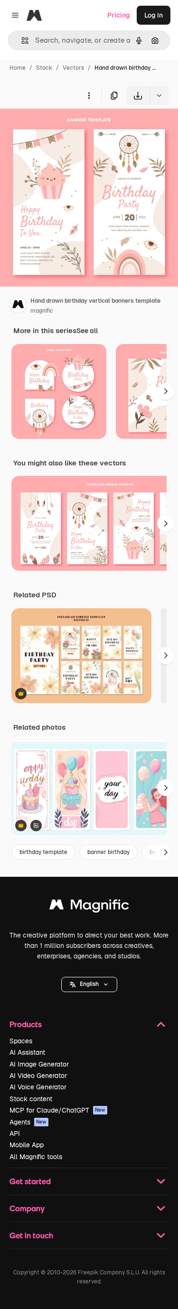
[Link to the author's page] (18, 306)
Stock (44, 68)
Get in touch (31, 1235)
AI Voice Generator (37, 1087)
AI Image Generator (39, 1064)
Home (17, 68)
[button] (89, 984)
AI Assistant (27, 1052)
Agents (28, 1122)
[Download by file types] (159, 95)
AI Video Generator (38, 1075)
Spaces (20, 1041)
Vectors (73, 68)
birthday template (43, 852)
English (89, 984)
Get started (30, 1181)
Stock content (30, 1099)
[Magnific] (89, 907)
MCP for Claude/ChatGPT (57, 1110)
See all (87, 330)
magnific (41, 311)
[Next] (165, 391)
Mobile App (26, 1145)
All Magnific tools (35, 1156)
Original (60, 126)
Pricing (118, 15)
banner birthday (108, 852)
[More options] (88, 95)
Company (27, 1208)
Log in (153, 15)
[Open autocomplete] (21, 40)
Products (25, 1024)
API (14, 1133)
